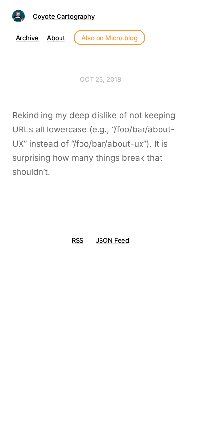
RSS (77, 240)
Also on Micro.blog (109, 38)
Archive (27, 38)
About (56, 38)
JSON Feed (112, 240)
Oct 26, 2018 (100, 79)
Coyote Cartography (64, 16)
